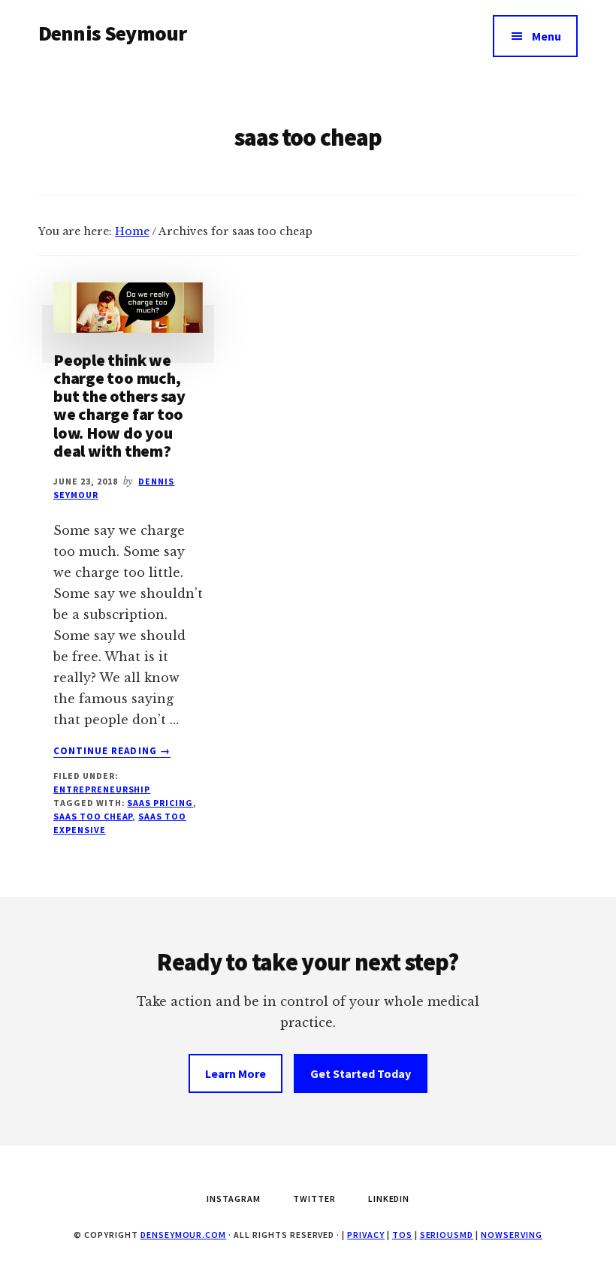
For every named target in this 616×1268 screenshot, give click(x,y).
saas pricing (160, 802)
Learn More (235, 1073)
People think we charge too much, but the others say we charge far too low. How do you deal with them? (119, 405)
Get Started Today (360, 1073)
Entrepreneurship (101, 789)
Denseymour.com (183, 1234)
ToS (402, 1234)
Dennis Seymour (112, 33)
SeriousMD (447, 1234)
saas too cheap (92, 816)
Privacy (366, 1234)
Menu (546, 36)
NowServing (511, 1234)
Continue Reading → (112, 751)
